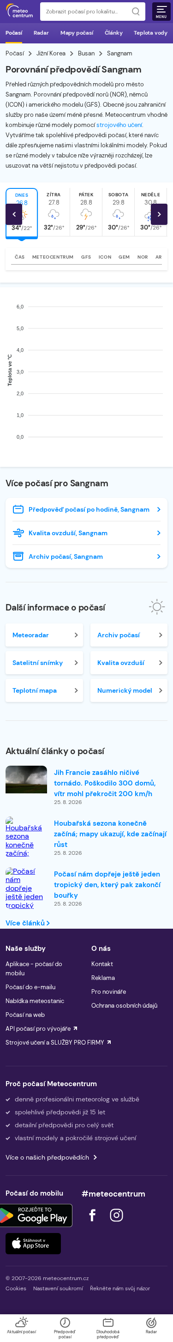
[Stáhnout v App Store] (33, 1243)
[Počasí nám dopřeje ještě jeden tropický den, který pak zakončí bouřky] (26, 901)
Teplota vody (150, 32)
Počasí (14, 32)
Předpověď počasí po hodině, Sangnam (89, 509)
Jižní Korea (51, 53)
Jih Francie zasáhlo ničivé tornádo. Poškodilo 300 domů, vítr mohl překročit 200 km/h (104, 783)
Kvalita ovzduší (120, 663)
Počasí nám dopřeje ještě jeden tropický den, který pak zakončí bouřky (107, 885)
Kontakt (102, 964)
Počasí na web (25, 1015)
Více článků (26, 923)
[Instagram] (116, 1224)
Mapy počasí (76, 32)
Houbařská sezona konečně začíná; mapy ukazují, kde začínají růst (110, 834)
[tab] (54, 212)
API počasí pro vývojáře (38, 1029)
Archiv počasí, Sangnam (66, 556)
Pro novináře (108, 992)
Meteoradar (30, 635)
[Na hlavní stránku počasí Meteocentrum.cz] (19, 11)
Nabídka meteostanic (35, 1001)
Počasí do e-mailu (30, 987)
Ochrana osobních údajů (124, 1006)
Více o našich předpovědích (47, 1157)
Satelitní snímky (37, 663)
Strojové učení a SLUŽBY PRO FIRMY (55, 1042)
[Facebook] (93, 1224)
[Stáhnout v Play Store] (33, 1215)
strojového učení (119, 125)
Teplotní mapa (34, 690)
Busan (86, 53)
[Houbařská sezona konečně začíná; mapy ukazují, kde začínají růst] (26, 849)
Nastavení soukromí (58, 1288)
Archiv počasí (118, 635)
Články (114, 32)
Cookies (16, 1288)
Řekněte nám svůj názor (120, 1288)
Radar (41, 32)
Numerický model (124, 690)
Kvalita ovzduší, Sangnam (68, 533)
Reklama (103, 978)
